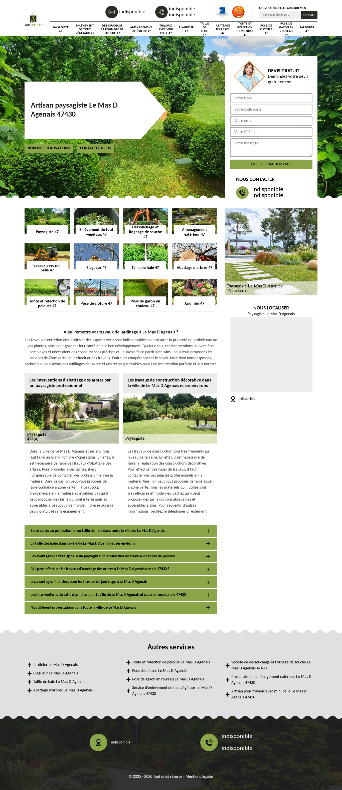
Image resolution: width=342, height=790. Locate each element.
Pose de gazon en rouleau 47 (286, 29)
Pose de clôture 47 (266, 29)
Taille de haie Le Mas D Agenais (59, 682)
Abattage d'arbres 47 (223, 29)
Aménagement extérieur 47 (141, 29)
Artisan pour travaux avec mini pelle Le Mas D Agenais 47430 (269, 694)
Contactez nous (95, 148)
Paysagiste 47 (61, 29)
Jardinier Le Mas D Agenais (55, 665)
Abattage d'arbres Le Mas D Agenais (63, 690)
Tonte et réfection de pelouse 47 (245, 29)
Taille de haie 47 (204, 29)
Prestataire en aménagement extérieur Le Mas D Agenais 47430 (271, 680)
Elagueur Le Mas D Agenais (55, 673)
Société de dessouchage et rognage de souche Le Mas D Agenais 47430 (271, 665)
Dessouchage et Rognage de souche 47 (112, 29)
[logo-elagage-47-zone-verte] (33, 19)
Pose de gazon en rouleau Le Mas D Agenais (168, 679)
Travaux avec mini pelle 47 (166, 29)
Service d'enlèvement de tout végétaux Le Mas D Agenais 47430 (172, 691)
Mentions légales (199, 777)
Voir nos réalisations (49, 148)
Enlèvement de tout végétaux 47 (85, 29)
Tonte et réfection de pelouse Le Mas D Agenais (171, 662)
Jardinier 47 (307, 29)
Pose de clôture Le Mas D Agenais (159, 671)
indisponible (132, 12)
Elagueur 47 (186, 29)
